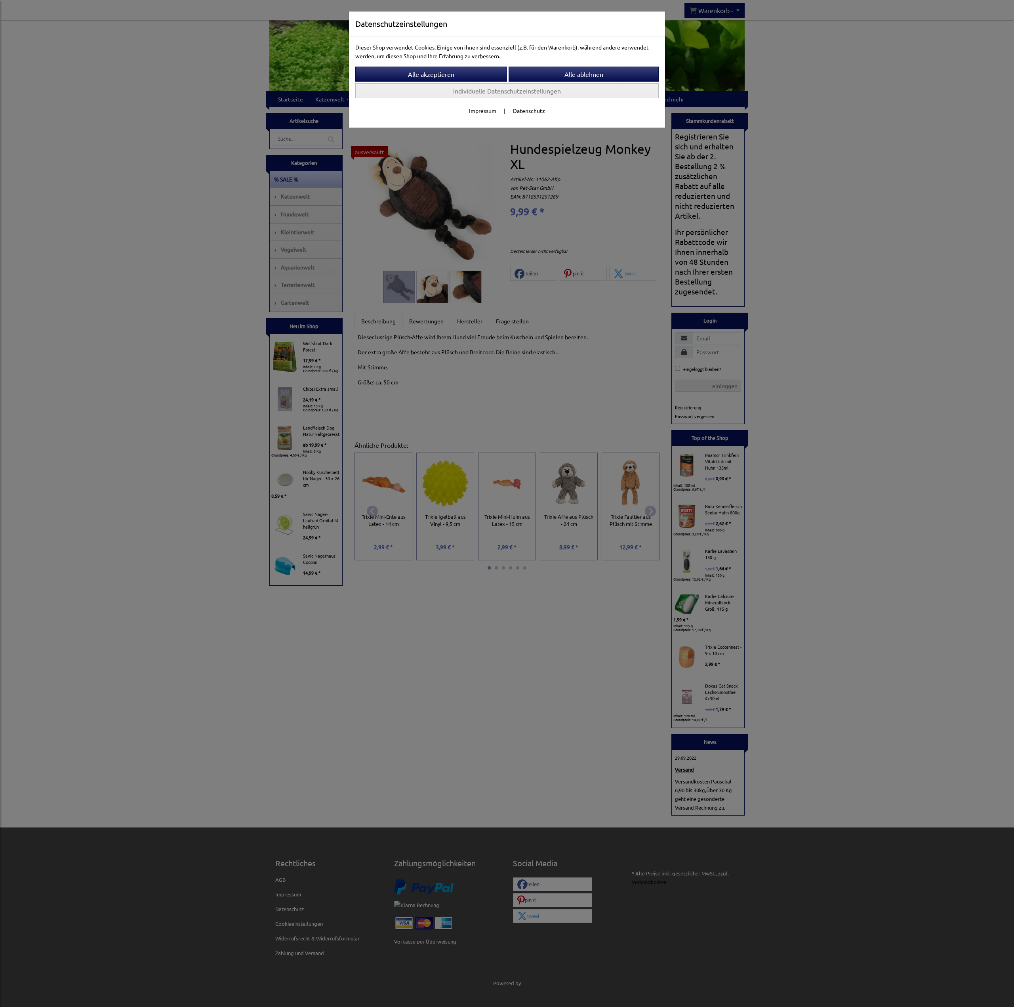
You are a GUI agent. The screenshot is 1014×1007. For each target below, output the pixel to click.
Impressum (482, 110)
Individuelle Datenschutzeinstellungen (507, 91)
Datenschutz (529, 110)
